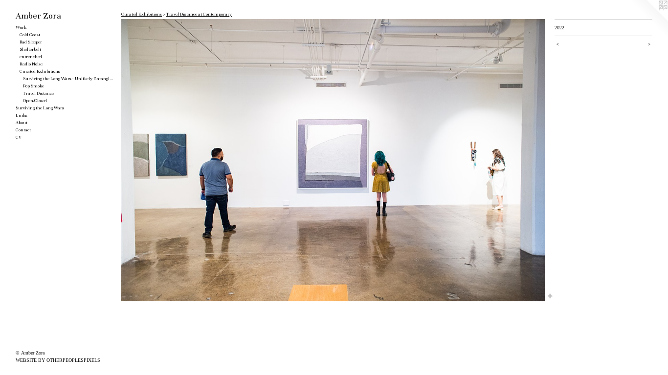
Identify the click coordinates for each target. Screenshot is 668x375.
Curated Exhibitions (40, 71)
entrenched (31, 57)
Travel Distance (38, 93)
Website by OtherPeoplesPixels (58, 360)
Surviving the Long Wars (40, 108)
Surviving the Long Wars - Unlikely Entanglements (68, 79)
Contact (23, 130)
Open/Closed (35, 101)
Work (21, 27)
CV (19, 137)
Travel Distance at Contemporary (199, 14)
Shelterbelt (30, 49)
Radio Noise (31, 64)
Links (21, 115)
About (21, 122)
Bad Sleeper (31, 42)
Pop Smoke (33, 86)
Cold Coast (30, 35)
